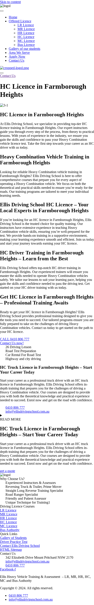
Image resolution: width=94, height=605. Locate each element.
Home (13, 17)
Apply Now (17, 56)
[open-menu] (1, 11)
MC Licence (26, 41)
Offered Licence (20, 21)
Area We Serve (19, 52)
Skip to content (10, 2)
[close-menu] (1, 73)
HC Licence (25, 37)
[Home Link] (14, 68)
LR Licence (25, 25)
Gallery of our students (24, 48)
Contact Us (16, 60)
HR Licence (25, 33)
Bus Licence (26, 45)
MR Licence (26, 29)
